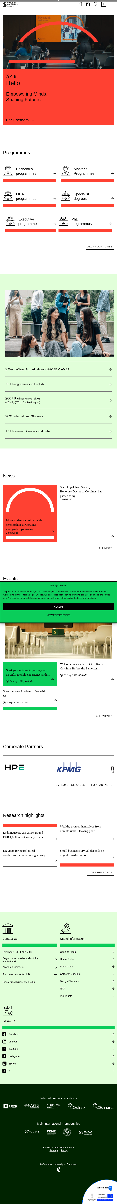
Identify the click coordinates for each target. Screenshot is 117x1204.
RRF (62, 988)
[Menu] (112, 4)
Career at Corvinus (70, 974)
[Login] (80, 4)
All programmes (99, 246)
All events (104, 716)
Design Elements (69, 981)
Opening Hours (68, 952)
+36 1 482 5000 (23, 952)
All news (105, 548)
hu (104, 4)
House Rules (67, 959)
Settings (54, 1150)
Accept (58, 606)
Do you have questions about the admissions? (20, 960)
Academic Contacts (12, 967)
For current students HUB (16, 974)
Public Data (66, 966)
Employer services (70, 785)
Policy (64, 1150)
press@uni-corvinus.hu (22, 982)
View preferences (58, 615)
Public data (66, 996)
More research (100, 872)
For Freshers (17, 120)
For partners (101, 785)
